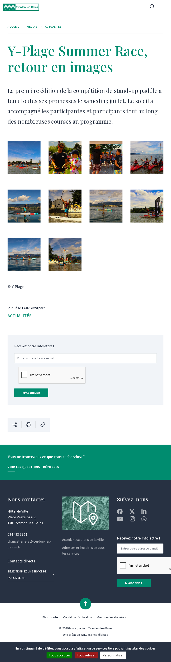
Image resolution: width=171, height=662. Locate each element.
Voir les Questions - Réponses (33, 467)
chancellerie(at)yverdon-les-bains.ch (29, 544)
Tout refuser (86, 655)
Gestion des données (111, 617)
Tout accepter (59, 655)
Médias (32, 27)
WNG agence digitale (94, 635)
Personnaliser (113, 655)
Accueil (13, 27)
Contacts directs (21, 561)
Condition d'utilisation (77, 617)
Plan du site (50, 617)
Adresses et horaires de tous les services (83, 550)
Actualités (53, 27)
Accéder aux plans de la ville (83, 539)
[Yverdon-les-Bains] (21, 7)
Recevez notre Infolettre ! (34, 346)
